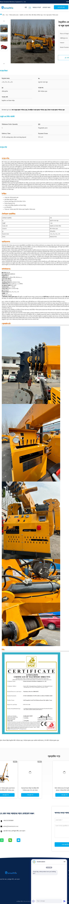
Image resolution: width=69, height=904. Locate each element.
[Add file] (33, 901)
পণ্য (30, 7)
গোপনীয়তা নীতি (19, 901)
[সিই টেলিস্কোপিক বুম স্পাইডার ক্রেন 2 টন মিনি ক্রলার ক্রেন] (36, 772)
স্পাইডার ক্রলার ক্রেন (13, 15)
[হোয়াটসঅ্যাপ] (4, 841)
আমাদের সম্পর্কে (37, 7)
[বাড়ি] (7, 7)
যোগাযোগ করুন (46, 7)
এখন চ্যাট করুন (61, 7)
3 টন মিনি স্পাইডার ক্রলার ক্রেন (51, 740)
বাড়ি (26, 7)
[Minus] (64, 862)
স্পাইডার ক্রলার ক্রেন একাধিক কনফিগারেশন (33, 740)
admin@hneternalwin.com (10, 826)
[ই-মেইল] (21, 841)
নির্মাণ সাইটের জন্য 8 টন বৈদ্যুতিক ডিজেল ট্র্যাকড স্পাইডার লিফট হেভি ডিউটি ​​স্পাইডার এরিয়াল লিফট (11, 790)
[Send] (64, 901)
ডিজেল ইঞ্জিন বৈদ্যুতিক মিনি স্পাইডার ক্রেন (13, 740)
